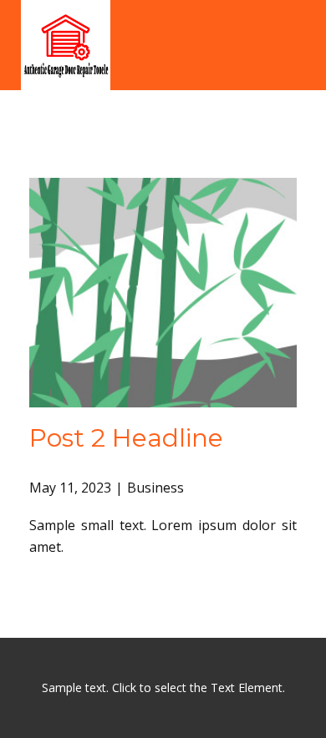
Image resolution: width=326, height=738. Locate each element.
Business (155, 487)
